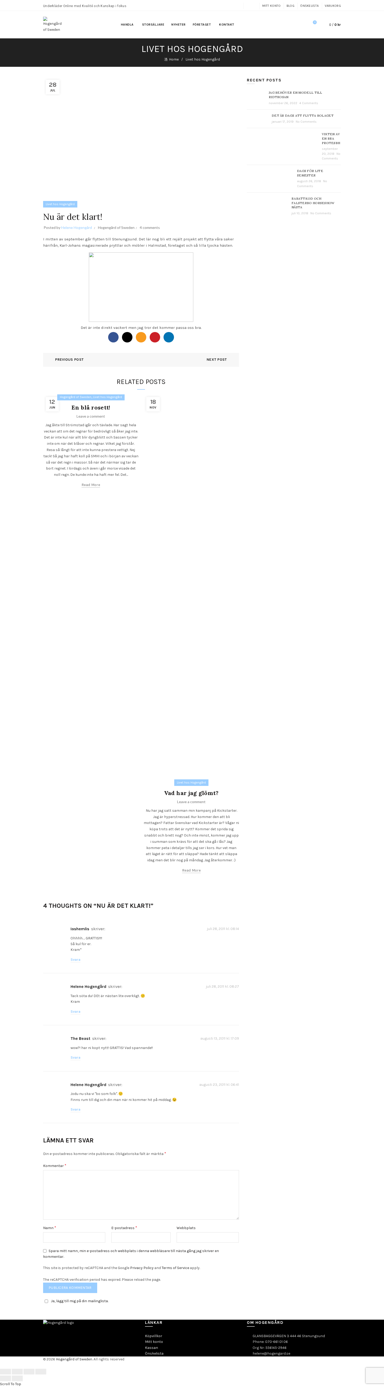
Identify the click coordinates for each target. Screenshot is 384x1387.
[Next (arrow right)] (17, 1378)
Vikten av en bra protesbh (331, 138)
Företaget (202, 24)
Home (174, 59)
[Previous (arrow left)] (5, 1378)
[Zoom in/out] (40, 1371)
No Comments (306, 121)
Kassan (151, 1347)
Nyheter (178, 24)
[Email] (141, 337)
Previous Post (69, 359)
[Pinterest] (155, 337)
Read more (91, 485)
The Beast (80, 1038)
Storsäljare (153, 24)
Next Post (217, 359)
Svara (75, 959)
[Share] (17, 1371)
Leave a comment (91, 416)
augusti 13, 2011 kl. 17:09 (219, 1038)
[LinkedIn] (169, 337)
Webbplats (186, 1228)
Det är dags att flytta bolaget (303, 115)
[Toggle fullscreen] (29, 1371)
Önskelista (309, 6)
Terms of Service (175, 1268)
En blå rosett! (90, 407)
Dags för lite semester (310, 173)
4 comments (150, 227)
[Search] (300, 25)
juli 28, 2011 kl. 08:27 (222, 986)
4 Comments (308, 103)
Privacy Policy (142, 1268)
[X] (127, 337)
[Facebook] (113, 337)
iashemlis (80, 928)
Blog (290, 6)
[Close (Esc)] (5, 1371)
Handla (127, 24)
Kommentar (54, 1165)
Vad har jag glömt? (191, 793)
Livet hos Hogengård (202, 59)
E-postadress (124, 1227)
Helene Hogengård (88, 986)
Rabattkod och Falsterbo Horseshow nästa (313, 203)
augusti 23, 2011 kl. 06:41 (219, 1084)
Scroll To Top (10, 1384)
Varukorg (333, 6)
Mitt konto (271, 6)
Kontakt (226, 24)
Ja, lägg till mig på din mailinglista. (79, 1301)
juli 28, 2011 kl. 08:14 (223, 929)
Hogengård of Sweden (116, 227)
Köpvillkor (153, 1336)
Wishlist (315, 22)
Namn (49, 1227)
